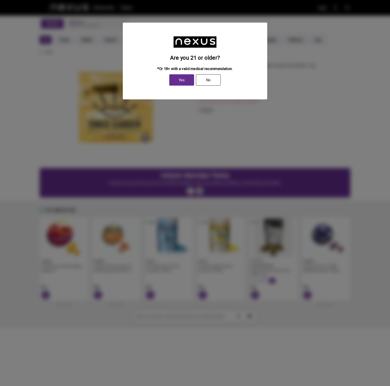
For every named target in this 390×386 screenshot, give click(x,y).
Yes (182, 80)
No (208, 80)
